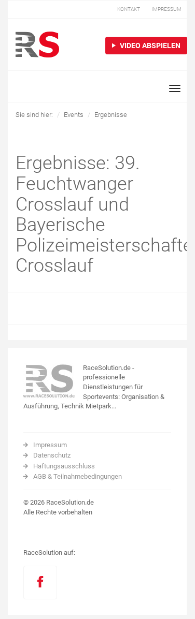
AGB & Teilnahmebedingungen (77, 476)
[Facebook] (40, 582)
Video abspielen (149, 45)
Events (73, 115)
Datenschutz (52, 455)
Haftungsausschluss (64, 466)
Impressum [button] (166, 9)
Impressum (50, 445)
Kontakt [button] (128, 9)
